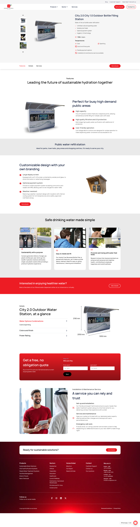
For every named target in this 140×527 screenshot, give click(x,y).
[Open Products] (57, 7)
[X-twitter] (65, 498)
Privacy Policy (117, 508)
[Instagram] (56, 498)
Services (39, 66)
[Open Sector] (67, 7)
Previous (23, 15)
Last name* (93, 365)
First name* (66, 365)
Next (23, 52)
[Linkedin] (61, 498)
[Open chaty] (135, 523)
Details (31, 66)
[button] (115, 286)
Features (22, 66)
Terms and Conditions (106, 508)
